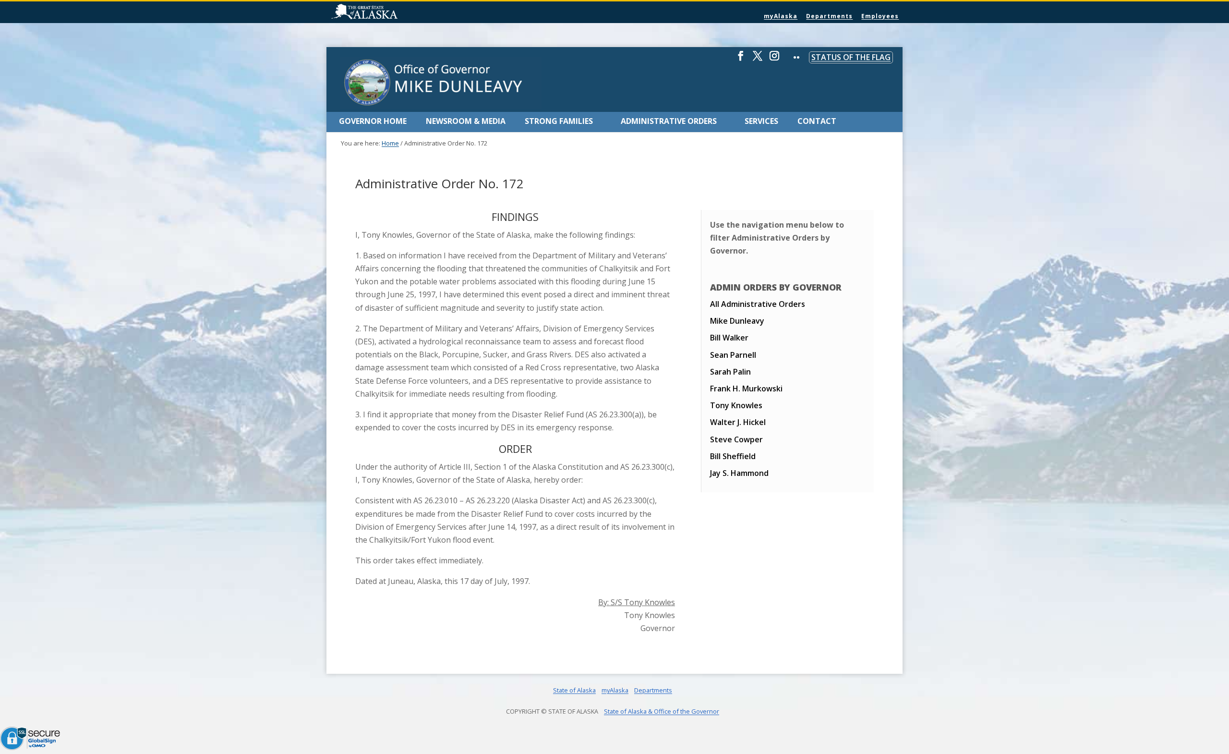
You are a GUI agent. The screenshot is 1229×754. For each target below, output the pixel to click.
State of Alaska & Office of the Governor (661, 711)
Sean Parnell (733, 355)
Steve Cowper (736, 439)
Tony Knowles (736, 405)
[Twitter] (757, 60)
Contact (816, 121)
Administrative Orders (669, 121)
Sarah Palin (730, 371)
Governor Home (373, 121)
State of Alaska (388, 12)
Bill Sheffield (733, 456)
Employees (880, 16)
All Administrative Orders (757, 304)
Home (390, 143)
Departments (829, 16)
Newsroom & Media (466, 121)
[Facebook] (741, 60)
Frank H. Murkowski (746, 388)
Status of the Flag (851, 57)
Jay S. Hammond (739, 473)
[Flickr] (796, 64)
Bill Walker (729, 337)
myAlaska (780, 16)
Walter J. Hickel (738, 422)
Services (761, 121)
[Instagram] (774, 60)
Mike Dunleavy (737, 321)
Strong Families (559, 121)
